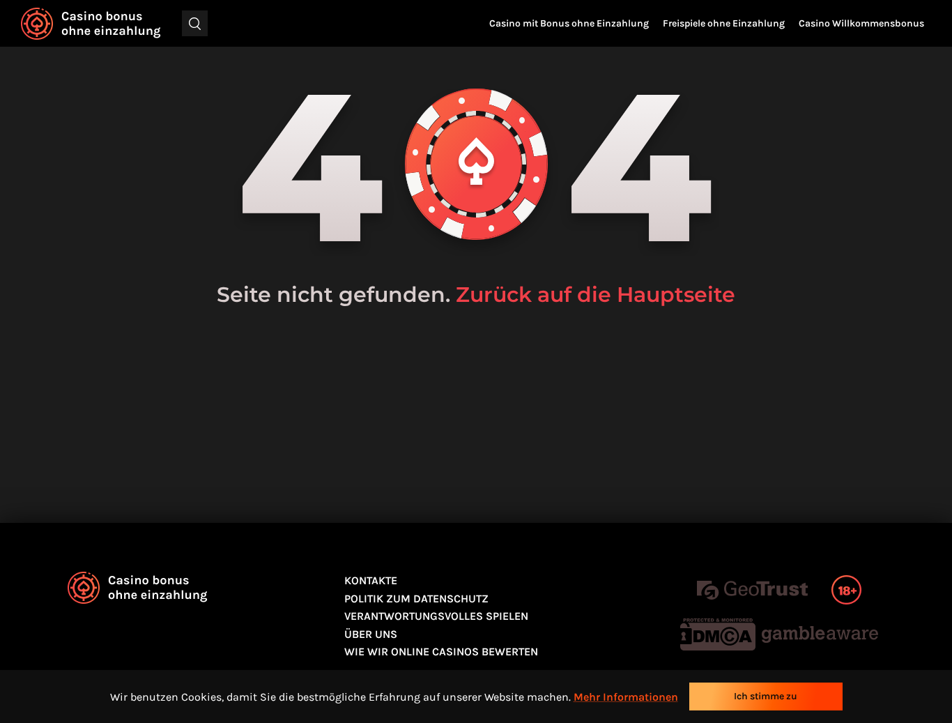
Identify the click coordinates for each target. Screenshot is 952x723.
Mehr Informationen (626, 696)
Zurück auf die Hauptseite (595, 294)
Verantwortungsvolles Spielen (436, 616)
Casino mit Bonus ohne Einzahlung (569, 23)
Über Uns (370, 634)
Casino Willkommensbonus (861, 23)
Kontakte (370, 580)
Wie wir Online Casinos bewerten (441, 651)
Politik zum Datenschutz (416, 598)
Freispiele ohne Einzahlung (724, 23)
